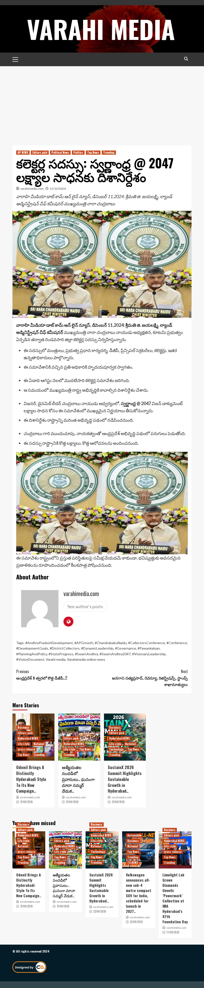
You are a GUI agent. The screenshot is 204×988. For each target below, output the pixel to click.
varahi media (101, 28)
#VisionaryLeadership (149, 654)
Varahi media (55, 659)
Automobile (134, 835)
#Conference (176, 643)
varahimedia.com (32, 188)
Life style (23, 744)
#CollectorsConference (146, 643)
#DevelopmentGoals (32, 648)
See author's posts (85, 606)
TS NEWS (132, 863)
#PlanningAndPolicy (31, 654)
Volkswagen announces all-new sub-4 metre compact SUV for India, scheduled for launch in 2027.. (138, 893)
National (39, 744)
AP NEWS (23, 152)
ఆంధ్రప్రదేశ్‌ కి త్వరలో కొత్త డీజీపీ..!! (41, 674)
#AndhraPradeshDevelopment (49, 643)
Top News (93, 152)
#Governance (125, 648)
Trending (108, 152)
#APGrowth (83, 643)
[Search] (186, 59)
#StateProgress (61, 654)
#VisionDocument (30, 659)
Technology (116, 749)
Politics (78, 152)
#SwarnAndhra (86, 654)
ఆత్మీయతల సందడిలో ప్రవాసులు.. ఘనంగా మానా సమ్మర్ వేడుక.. (78, 779)
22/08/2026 (118, 802)
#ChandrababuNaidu (111, 643)
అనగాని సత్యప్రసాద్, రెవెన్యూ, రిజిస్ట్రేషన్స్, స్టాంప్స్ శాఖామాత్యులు (150, 677)
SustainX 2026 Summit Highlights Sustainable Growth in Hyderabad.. (125, 779)
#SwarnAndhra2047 (115, 654)
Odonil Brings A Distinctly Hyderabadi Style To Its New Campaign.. (31, 779)
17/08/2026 (172, 932)
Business (23, 727)
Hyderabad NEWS (28, 738)
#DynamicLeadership (97, 648)
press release (26, 749)
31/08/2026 (26, 802)
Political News (60, 152)
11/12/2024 (58, 188)
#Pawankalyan (149, 648)
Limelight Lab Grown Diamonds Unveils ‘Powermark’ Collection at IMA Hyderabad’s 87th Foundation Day (175, 898)
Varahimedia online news (86, 659)
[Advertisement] (102, 103)
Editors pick (39, 152)
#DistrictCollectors (65, 648)
